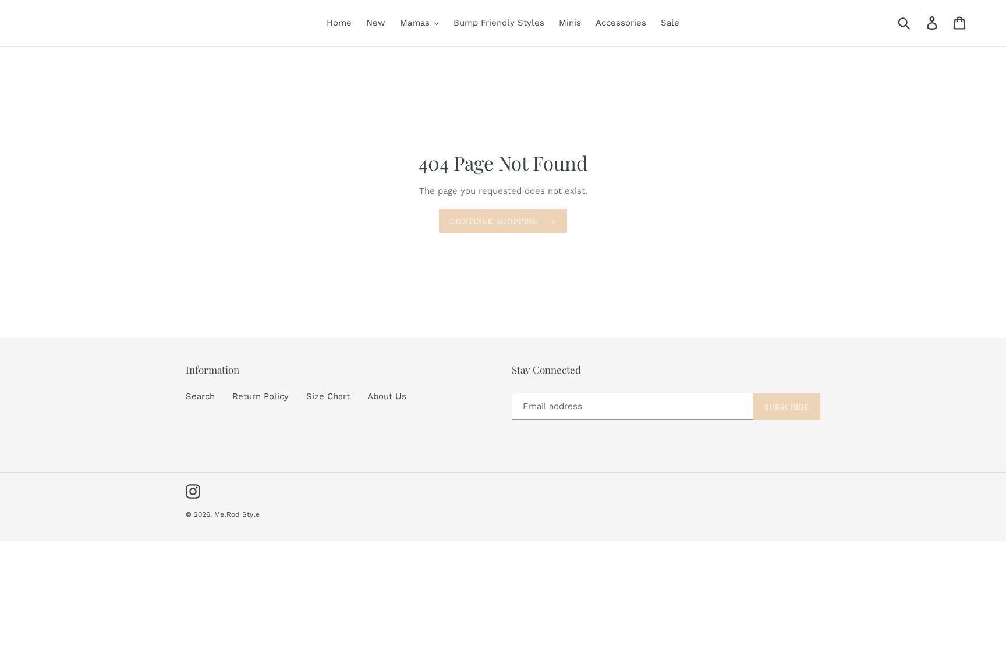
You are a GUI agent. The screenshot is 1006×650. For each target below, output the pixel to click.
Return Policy (260, 396)
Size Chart (328, 396)
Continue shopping (494, 221)
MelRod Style (237, 514)
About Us (386, 396)
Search (200, 396)
